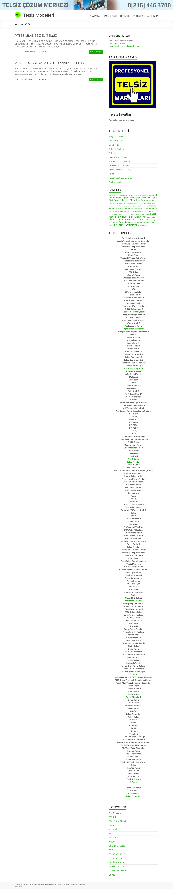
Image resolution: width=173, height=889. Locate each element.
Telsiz (111, 174)
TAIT (111, 850)
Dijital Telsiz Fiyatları (133, 368)
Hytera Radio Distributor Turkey (122, 206)
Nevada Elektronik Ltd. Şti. (121, 169)
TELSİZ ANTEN (115, 858)
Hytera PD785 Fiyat (140, 203)
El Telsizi (113, 153)
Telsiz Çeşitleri (125, 225)
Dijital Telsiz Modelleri (133, 329)
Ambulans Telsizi (147, 195)
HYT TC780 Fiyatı (133, 211)
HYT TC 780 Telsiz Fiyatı (130, 214)
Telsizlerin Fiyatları (133, 601)
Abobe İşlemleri (113, 195)
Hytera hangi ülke (120, 203)
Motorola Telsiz (133, 663)
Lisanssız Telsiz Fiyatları (119, 165)
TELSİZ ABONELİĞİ (117, 854)
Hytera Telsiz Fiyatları (118, 157)
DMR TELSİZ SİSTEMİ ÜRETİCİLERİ (124, 46)
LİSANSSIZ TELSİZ (110, 16)
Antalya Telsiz (133, 751)
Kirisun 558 (127, 216)
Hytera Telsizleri (143, 209)
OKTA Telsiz (135, 220)
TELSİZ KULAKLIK (117, 866)
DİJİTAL (112, 825)
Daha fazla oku (96, 52)
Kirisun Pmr (140, 217)
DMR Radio (151, 197)
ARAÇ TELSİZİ (137, 16)
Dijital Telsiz (114, 145)
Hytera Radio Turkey (138, 206)
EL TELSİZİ (124, 16)
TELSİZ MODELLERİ (117, 871)
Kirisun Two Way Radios (119, 161)
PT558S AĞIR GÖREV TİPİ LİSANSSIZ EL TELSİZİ (50, 63)
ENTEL (112, 833)
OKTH (133, 433)
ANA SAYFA (95, 16)
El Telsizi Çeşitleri (129, 200)
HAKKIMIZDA (152, 16)
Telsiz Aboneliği (150, 220)
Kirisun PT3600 (151, 217)
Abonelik (121, 195)
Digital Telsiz (128, 197)
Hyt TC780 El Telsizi (121, 211)
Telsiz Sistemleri (116, 182)
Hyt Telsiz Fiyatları (144, 214)
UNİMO (112, 875)
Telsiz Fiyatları (126, 222)
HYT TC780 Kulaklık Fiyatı (147, 211)
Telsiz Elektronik (114, 222)
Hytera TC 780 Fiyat (151, 206)
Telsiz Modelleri (38, 15)
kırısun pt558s (124, 219)
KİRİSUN (43, 52)
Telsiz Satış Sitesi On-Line (120, 178)
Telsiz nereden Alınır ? (133, 473)
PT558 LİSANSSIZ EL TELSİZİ (36, 35)
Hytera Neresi (130, 203)
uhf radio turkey (142, 226)
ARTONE (112, 817)
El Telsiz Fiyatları (116, 149)
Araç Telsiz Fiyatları (117, 136)
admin (20, 52)
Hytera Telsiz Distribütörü (116, 209)
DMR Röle (113, 200)
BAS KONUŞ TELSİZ (117, 821)
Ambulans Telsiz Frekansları (132, 195)
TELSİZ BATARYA (116, 862)
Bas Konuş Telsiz (116, 141)
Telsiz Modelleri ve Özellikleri (142, 222)
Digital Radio (115, 197)
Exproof (144, 200)
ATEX (154, 195)
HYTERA (112, 837)
